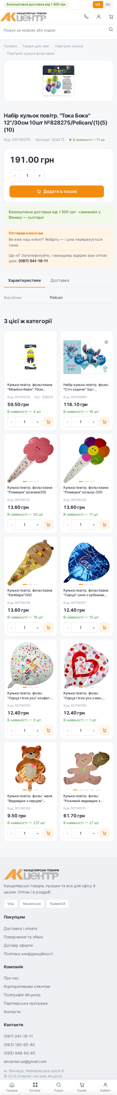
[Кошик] (111, 16)
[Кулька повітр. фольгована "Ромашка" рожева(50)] (30, 460)
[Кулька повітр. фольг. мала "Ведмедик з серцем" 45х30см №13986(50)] (30, 768)
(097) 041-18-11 (33, 261)
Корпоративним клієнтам (27, 986)
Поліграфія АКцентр (22, 994)
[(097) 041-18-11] (86, 16)
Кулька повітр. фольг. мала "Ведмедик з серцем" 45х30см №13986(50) (29, 801)
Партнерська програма (26, 1003)
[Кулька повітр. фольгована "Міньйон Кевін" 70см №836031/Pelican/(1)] (30, 357)
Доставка (60, 280)
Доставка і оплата (20, 928)
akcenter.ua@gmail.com (25, 1061)
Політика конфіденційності (28, 953)
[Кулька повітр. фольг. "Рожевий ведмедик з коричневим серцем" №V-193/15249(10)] (86, 768)
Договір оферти (18, 945)
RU (108, 4)
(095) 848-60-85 (19, 1053)
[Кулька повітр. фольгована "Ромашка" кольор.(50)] (86, 460)
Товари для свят (36, 46)
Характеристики (24, 280)
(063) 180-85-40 (19, 1044)
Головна (10, 46)
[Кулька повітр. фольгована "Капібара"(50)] (30, 563)
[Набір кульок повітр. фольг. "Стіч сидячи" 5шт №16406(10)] (86, 357)
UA (98, 4)
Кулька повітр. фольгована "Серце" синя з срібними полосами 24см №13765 (85, 595)
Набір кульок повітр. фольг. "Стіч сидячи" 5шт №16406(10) (86, 389)
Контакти (12, 1011)
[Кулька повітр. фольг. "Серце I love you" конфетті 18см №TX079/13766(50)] (30, 665)
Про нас (11, 978)
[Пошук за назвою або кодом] (111, 30)
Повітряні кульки (69, 46)
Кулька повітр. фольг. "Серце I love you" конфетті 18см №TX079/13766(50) (30, 698)
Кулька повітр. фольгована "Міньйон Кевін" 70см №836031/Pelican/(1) (29, 389)
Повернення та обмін (23, 937)
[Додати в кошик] (48, 422)
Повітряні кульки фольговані (30, 53)
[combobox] (52, 30)
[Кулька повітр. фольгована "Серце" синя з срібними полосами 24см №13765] (86, 563)
